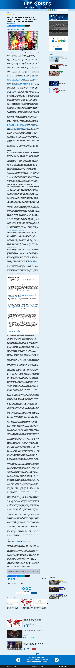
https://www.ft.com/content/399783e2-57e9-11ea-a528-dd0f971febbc (21, 109)
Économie (11, 12)
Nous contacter (9, 666)
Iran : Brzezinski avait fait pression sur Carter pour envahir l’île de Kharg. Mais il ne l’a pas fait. (63, 73)
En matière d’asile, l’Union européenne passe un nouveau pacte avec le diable (63, 596)
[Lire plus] (22, 572)
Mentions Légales (35, 666)
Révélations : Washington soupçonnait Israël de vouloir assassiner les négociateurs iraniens (63, 589)
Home (8, 12)
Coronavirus (13, 23)
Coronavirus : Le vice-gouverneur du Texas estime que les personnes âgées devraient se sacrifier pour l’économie (33, 643)
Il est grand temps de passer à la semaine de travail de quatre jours (63, 582)
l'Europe (61, 594)
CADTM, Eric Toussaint (14, 29)
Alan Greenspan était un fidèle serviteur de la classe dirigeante (63, 66)
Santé (32, 637)
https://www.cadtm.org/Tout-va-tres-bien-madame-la (17, 124)
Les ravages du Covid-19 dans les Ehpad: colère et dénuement (32, 631)
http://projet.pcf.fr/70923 (26, 284)
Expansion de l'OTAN (63, 90)
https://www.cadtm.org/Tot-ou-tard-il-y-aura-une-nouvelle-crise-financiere (21, 125)
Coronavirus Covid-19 (63, 83)
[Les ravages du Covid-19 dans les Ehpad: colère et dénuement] (14, 634)
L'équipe (14, 666)
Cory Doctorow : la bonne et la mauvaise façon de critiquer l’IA (63, 59)
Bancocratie (18, 541)
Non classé (61, 587)
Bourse (9, 23)
